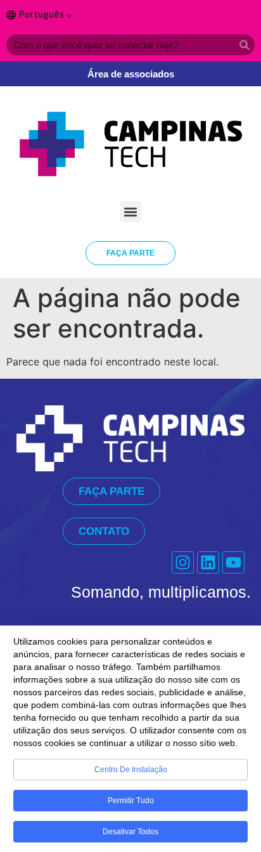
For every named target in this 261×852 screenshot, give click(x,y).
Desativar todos (130, 831)
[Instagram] (183, 562)
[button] (130, 211)
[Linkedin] (208, 562)
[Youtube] (233, 562)
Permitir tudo (131, 800)
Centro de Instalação (130, 769)
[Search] (244, 44)
